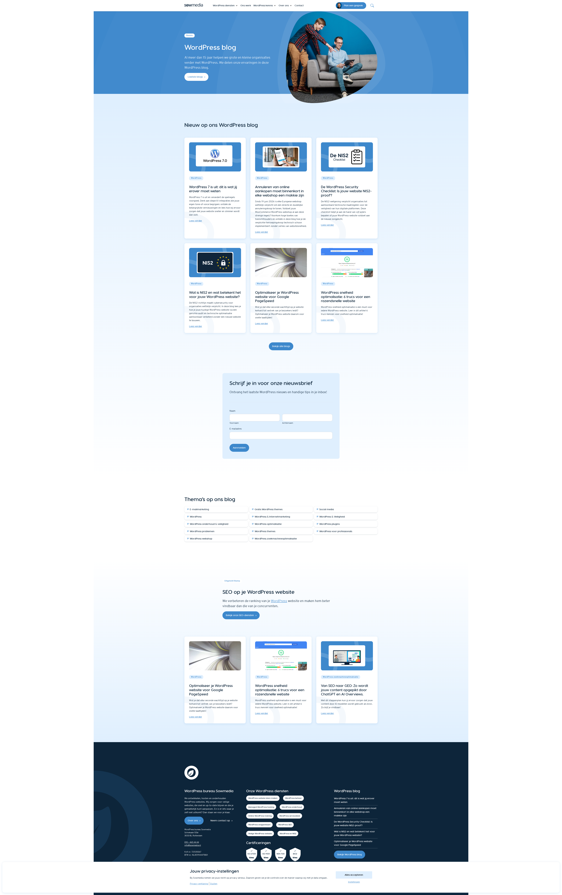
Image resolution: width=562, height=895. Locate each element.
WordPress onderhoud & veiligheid (209, 524)
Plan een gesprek (353, 5)
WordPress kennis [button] (263, 5)
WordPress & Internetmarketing (272, 516)
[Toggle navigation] (372, 5)
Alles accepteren (354, 874)
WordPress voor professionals (335, 531)
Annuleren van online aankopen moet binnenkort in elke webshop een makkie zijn (355, 812)
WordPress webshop (201, 538)
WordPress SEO (285, 824)
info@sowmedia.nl (192, 845)
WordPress (196, 516)
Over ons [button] (284, 5)
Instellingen (354, 882)
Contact (299, 5)
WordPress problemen (202, 531)
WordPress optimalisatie (268, 524)
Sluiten (213, 884)
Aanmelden (239, 447)
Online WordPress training (260, 816)
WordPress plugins (329, 524)
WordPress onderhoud (292, 807)
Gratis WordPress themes (268, 509)
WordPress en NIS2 (288, 833)
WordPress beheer (293, 798)
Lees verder (195, 220)
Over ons (193, 820)
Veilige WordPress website (260, 833)
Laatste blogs (195, 76)
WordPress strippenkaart (259, 824)
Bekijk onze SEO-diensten (240, 615)
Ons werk (245, 5)
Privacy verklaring (199, 884)
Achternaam (287, 423)
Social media (326, 509)
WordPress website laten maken (262, 798)
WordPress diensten (224, 5)
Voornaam (234, 423)
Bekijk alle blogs (281, 346)
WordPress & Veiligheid (332, 516)
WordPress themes (265, 531)
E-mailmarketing (199, 509)
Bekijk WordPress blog (349, 854)
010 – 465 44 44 (191, 842)
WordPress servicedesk (289, 816)
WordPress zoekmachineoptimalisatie (276, 538)
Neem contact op (220, 820)
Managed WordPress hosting (261, 807)
